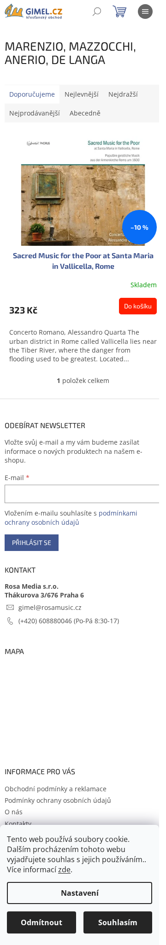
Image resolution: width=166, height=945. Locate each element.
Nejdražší (123, 94)
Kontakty (18, 823)
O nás (14, 811)
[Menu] (145, 11)
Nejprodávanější (34, 113)
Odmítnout (41, 922)
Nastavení (80, 893)
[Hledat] (97, 11)
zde (64, 869)
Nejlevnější (82, 94)
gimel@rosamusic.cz (50, 607)
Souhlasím (117, 922)
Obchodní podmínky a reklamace (56, 788)
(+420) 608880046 (46, 620)
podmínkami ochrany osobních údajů (71, 518)
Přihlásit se (31, 542)
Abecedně (85, 113)
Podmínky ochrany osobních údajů (58, 800)
